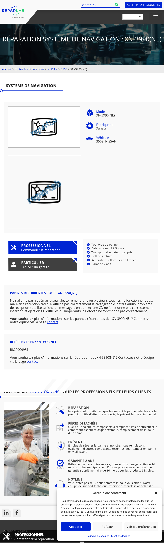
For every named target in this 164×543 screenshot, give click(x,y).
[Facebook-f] (17, 513)
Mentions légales (120, 535)
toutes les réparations (29, 69)
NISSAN (52, 69)
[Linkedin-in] (6, 513)
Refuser (107, 527)
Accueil (7, 69)
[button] (156, 493)
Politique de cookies (98, 535)
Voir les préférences (141, 527)
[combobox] (97, 4)
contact (52, 322)
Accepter (75, 527)
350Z (64, 69)
